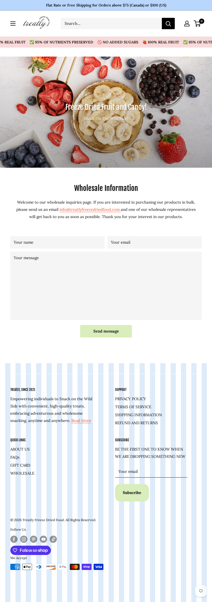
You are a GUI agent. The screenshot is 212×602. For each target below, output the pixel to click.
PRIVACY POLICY (130, 398)
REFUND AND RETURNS (136, 422)
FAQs (14, 457)
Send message (106, 331)
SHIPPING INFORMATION (138, 414)
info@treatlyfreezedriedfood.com (90, 209)
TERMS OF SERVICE (133, 406)
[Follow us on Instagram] (23, 539)
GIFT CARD (20, 465)
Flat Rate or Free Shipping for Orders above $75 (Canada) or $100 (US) (106, 5)
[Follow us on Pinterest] (33, 539)
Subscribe (132, 492)
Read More (81, 420)
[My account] (187, 23)
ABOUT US (20, 449)
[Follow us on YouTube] (43, 539)
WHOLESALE (22, 473)
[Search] (168, 23)
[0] (197, 23)
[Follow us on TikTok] (53, 539)
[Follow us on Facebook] (14, 539)
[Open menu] (13, 23)
